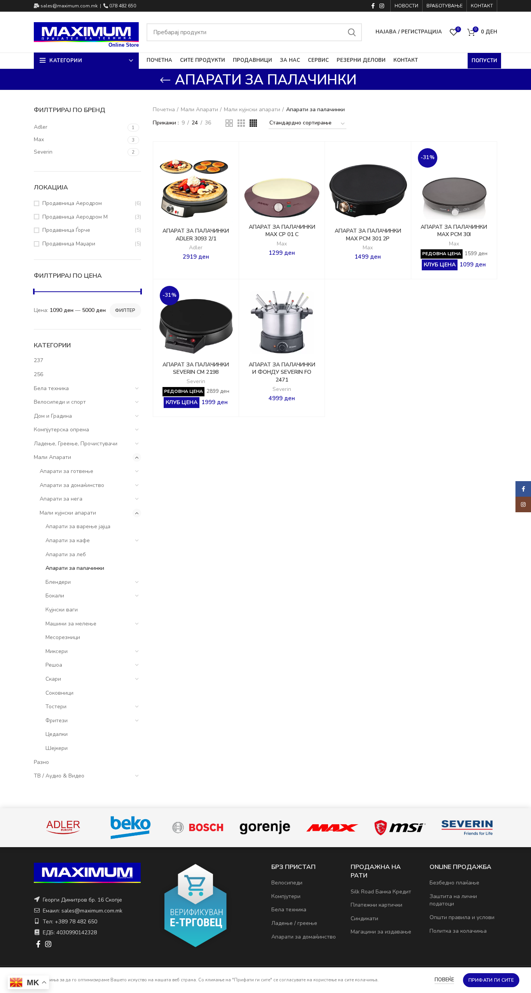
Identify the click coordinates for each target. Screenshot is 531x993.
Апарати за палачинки (74, 568)
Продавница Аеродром (72, 203)
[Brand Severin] (467, 827)
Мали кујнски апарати (68, 513)
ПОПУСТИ (484, 60)
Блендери (58, 582)
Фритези (56, 720)
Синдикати (364, 918)
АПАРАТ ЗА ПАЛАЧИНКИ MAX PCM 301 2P (368, 234)
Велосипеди (286, 882)
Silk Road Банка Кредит (381, 891)
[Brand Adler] (63, 827)
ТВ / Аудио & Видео (59, 775)
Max (282, 243)
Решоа (53, 665)
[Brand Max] (332, 828)
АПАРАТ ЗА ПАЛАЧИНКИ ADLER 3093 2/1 (195, 234)
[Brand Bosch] (197, 827)
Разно (41, 762)
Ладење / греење (294, 923)
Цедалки (56, 734)
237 (38, 360)
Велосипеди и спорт (60, 402)
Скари (53, 679)
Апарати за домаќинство (72, 485)
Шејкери (56, 748)
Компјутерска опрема (61, 429)
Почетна (164, 109)
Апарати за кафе (67, 540)
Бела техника (51, 388)
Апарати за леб (65, 554)
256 (38, 374)
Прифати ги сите (491, 980)
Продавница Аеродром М (75, 217)
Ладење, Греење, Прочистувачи (75, 443)
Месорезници (62, 637)
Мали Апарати (52, 457)
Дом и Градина (53, 416)
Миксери (56, 651)
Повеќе (444, 979)
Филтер (125, 310)
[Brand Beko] (130, 827)
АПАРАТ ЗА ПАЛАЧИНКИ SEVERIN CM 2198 (195, 368)
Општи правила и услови (462, 917)
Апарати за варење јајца (77, 526)
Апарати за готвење (66, 471)
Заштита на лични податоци (453, 900)
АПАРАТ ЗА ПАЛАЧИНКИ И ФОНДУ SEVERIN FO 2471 (282, 372)
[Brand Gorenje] (265, 827)
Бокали (54, 595)
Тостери (55, 706)
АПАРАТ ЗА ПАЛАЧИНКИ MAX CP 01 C (282, 230)
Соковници (59, 693)
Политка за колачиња (458, 931)
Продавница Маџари (68, 243)
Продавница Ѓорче (66, 230)
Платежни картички (376, 905)
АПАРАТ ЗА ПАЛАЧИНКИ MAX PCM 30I (454, 230)
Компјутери (285, 896)
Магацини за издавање (381, 931)
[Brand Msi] (399, 828)
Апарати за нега (61, 499)
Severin (196, 381)
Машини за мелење (70, 623)
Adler (196, 247)
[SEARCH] (351, 32)
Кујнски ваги (61, 609)
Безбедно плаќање (454, 882)
